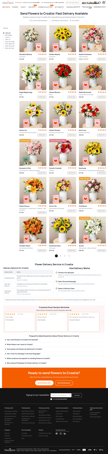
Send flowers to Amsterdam (26, 419)
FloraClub (7, 436)
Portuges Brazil (53, 450)
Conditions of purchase (45, 433)
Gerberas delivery (77, 416)
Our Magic (24, 433)
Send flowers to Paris (10, 416)
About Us (7, 433)
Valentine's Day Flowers (62, 421)
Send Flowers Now (44, 383)
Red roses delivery (77, 419)
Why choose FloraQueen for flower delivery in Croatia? (26, 363)
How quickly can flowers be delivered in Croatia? (24, 349)
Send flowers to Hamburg (9, 423)
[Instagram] (62, 433)
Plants (23, 7)
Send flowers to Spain (44, 415)
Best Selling (8, 35)
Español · (19, 450)
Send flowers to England (45, 423)
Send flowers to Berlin (10, 413)
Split (45, 300)
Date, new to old (9, 46)
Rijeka (49, 300)
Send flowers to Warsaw (28, 416)
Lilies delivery (76, 413)
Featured (7, 33)
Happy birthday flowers (62, 411)
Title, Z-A (7, 39)
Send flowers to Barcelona (9, 419)
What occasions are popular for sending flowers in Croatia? (28, 358)
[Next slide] (102, 322)
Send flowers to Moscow (28, 423)
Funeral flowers (60, 419)
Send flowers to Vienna (28, 411)
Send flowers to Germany (43, 411)
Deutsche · (27, 450)
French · (23, 450)
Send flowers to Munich (28, 413)
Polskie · (36, 450)
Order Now (42, 59)
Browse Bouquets (64, 383)
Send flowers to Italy (44, 420)
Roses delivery (76, 411)
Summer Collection (45, 7)
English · (40, 450)
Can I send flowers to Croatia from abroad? (22, 340)
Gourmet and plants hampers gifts (95, 413)
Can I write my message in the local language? (23, 354)
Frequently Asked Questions (9, 441)
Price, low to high (9, 41)
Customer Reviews (27, 436)
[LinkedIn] (65, 433)
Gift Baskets (59, 7)
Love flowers (59, 413)
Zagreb (40, 300)
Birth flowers (59, 416)
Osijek (55, 300)
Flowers (15, 7)
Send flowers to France (45, 418)
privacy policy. (62, 399)
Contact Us (8, 438)
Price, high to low (9, 43)
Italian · (32, 450)
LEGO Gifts (32, 7)
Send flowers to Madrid (11, 411)
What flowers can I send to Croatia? (20, 344)
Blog (23, 438)
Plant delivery (76, 421)
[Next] (69, 256)
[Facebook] (58, 433)
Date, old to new (9, 48)
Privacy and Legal (43, 436)
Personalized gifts (73, 7)
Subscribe (77, 395)
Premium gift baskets (95, 417)
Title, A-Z (7, 37)
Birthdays (6, 7)
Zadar (61, 300)
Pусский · (44, 450)
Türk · (48, 450)
